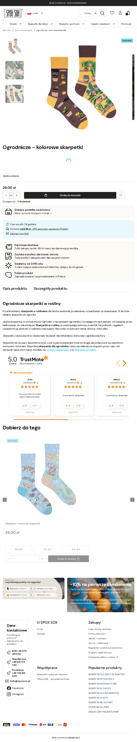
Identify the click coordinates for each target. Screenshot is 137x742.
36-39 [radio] (18, 549)
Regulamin (103, 599)
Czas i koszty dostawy (100, 629)
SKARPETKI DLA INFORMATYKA (103, 693)
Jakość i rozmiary (97, 638)
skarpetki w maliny (85, 350)
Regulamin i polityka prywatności (105, 647)
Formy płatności (96, 633)
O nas (40, 629)
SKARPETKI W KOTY (98, 697)
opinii (38, 363)
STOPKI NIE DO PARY (98, 707)
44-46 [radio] (76, 549)
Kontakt (41, 633)
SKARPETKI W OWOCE (99, 688)
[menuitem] (15, 24)
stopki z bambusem (58, 350)
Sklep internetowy (65, 737)
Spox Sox (7, 30)
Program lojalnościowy (100, 652)
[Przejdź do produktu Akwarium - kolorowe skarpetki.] (47, 479)
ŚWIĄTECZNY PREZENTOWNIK (103, 711)
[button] (102, 13)
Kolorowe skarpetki (23, 30)
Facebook (18, 688)
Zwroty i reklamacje (98, 643)
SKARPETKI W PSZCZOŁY (101, 679)
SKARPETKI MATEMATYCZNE (102, 683)
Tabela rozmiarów (11, 175)
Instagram (18, 694)
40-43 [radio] (47, 549)
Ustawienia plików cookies (102, 657)
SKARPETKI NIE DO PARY (100, 702)
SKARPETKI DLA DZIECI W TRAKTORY (106, 674)
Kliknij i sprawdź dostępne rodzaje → (33, 213)
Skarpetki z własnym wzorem (52, 674)
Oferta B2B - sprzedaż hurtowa (53, 679)
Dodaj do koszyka (70, 195)
